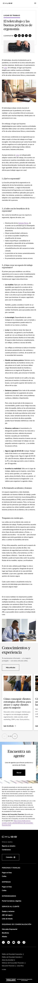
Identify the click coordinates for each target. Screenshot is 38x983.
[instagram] (18, 942)
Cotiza (4, 876)
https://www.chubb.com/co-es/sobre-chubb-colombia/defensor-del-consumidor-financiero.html (17, 823)
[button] (4, 736)
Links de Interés (7, 919)
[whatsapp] (30, 35)
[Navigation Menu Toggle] (35, 3)
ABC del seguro (7, 915)
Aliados (4, 936)
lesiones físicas (23, 223)
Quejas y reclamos (8, 911)
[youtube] (13, 942)
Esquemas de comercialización (16, 924)
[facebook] (15, 35)
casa (5, 67)
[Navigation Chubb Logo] (8, 3)
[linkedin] (19, 35)
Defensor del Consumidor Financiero (13, 963)
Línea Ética (20, 966)
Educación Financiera (8, 966)
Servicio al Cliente (10, 906)
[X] (26, 35)
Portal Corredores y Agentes (11, 901)
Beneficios (5, 933)
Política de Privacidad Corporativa (12, 954)
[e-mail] (22, 35)
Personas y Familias (11, 868)
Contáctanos (6, 849)
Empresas (6, 882)
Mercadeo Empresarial (9, 929)
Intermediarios (9, 896)
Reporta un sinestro (8, 846)
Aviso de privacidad (8, 960)
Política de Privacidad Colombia (11, 957)
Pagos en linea (7, 872)
